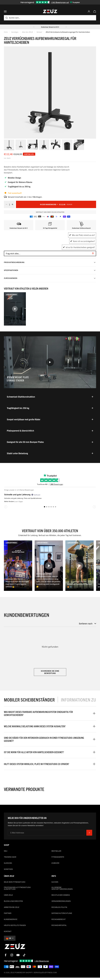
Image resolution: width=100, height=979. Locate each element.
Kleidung (8, 863)
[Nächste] (66, 27)
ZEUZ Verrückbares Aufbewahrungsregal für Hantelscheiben (68, 32)
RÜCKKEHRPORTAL (59, 925)
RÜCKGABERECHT (58, 919)
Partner (7, 913)
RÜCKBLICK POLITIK (59, 907)
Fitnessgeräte (57, 857)
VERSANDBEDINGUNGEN (61, 901)
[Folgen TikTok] (24, 955)
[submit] (89, 833)
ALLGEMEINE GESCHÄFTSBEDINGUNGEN (62, 888)
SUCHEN (54, 882)
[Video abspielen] (50, 362)
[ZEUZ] (15, 946)
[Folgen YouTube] (18, 955)
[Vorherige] (33, 27)
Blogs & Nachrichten (13, 901)
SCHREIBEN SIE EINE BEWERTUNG (50, 672)
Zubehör (55, 863)
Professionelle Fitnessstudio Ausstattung (17, 888)
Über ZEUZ (8, 895)
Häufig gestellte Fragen (15, 925)
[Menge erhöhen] (13, 204)
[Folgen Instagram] (11, 955)
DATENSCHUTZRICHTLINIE (61, 913)
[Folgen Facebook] (5, 955)
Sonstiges (14, 32)
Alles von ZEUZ (27, 32)
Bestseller (56, 851)
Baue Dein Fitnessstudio (14, 882)
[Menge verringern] (6, 204)
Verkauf (39, 32)
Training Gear (10, 857)
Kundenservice (10, 919)
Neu (5, 851)
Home (6, 32)
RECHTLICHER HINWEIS (60, 895)
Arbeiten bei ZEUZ (11, 907)
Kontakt (7, 931)
